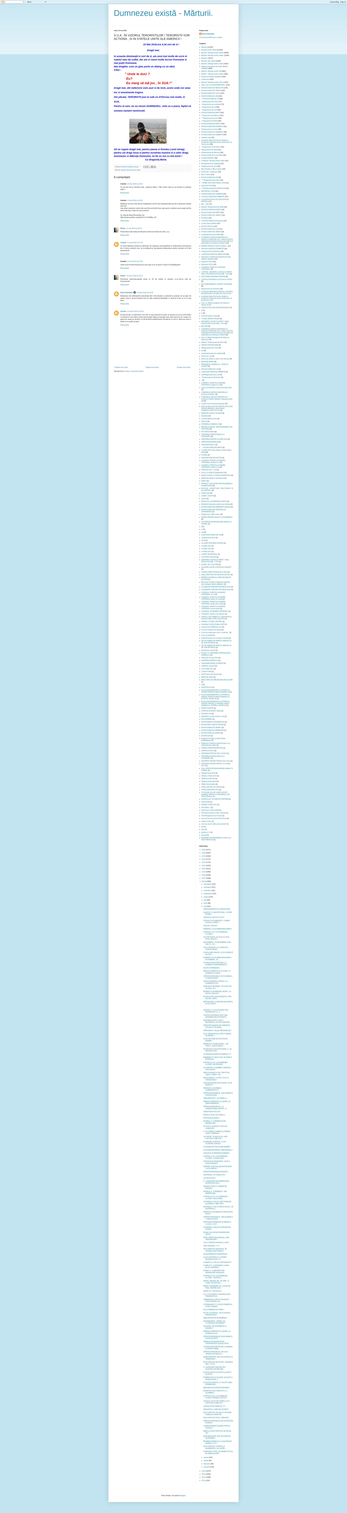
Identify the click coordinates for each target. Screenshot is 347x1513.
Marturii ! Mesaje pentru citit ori (212, 82)
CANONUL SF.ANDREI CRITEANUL (214, 611)
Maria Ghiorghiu (126, 292)
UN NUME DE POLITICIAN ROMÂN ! (216, 1147)
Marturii (123, 170)
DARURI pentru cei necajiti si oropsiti (215, 638)
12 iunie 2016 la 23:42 (135, 311)
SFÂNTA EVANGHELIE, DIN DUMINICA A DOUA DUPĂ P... (217, 1337)
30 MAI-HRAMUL (207, 158)
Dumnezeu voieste (208, 650)
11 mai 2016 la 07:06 (135, 261)
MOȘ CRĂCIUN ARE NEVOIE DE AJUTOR (217, 680)
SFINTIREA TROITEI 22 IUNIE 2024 (214, 439)
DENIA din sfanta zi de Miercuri (212, 478)
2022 (204, 862)
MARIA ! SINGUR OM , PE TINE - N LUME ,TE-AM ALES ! (216, 1282)
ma (202, 350)
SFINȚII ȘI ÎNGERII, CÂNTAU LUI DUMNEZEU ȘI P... (215, 982)
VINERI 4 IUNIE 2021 (209, 805)
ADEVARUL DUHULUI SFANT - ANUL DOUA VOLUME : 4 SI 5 (215, 561)
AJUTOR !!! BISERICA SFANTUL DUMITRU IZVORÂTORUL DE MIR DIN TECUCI (217, 292)
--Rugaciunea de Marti (209, 121)
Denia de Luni (206, 356)
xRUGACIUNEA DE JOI (210, 369)
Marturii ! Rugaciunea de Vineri (212, 342)
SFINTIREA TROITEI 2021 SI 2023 (213, 753)
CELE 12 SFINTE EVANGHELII (212, 473)
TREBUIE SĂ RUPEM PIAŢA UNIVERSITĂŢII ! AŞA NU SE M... (216, 1342)
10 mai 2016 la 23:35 (135, 200)
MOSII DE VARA (207, 677)
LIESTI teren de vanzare (210, 674)
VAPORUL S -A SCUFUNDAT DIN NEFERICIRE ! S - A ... (215, 1011)
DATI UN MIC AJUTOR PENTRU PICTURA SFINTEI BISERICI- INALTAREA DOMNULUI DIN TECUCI (216, 408)
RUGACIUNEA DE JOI (209, 96)
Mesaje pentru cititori (133, 170)
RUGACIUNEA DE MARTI (210, 113)
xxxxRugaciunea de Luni (210, 375)
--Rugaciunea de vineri (209, 102)
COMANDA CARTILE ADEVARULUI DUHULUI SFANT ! (214, 393)
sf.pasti (203, 835)
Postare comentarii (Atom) (134, 371)
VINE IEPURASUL (208, 445)
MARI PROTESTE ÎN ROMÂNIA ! (215, 1318)
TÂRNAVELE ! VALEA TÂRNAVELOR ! (217, 1030)
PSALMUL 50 (206, 714)
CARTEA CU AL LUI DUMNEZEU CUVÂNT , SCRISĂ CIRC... (215, 1157)
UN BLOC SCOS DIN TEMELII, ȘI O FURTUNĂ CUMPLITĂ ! (216, 1402)
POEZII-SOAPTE (207, 708)
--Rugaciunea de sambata (211, 104)
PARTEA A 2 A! (206, 687)
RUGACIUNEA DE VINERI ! (211, 215)
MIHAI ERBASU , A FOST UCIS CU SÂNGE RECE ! (216, 1079)
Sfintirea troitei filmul (208, 781)
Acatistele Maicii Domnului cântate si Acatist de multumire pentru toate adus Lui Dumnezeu (216, 142)
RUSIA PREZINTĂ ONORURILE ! (215, 1254)
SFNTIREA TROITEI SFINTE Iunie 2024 (215, 761)
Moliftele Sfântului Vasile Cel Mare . (214, 246)
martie (206, 1461)
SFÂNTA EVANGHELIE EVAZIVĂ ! (215, 1172)
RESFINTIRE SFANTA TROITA (212, 725)
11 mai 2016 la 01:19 (135, 242)
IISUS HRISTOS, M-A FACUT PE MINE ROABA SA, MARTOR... (217, 1413)
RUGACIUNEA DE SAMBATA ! (212, 132)
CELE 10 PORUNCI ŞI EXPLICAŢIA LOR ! (216, 388)
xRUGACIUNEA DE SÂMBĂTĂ (212, 249)
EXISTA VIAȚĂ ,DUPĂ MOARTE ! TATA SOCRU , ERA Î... (217, 997)
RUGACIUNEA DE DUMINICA (212, 126)
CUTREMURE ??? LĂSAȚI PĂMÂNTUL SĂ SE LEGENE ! (217, 1305)
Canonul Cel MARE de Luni (211, 627)
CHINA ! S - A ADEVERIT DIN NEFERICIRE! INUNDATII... (214, 1271)
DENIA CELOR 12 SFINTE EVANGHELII (216, 475)
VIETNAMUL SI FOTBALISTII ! (214, 1175)
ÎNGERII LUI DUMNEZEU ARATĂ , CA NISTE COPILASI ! (217, 992)
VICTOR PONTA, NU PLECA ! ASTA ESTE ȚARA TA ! (216, 938)
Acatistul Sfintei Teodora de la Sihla (214, 572)
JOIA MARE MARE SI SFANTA (212, 663)
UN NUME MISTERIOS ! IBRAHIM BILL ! (218, 1150)
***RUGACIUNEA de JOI (210, 99)
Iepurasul (204, 416)
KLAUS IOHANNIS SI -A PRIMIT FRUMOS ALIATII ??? (215, 1258)
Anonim (123, 242)
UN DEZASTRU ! (209, 1178)
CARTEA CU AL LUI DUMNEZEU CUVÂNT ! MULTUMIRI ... (215, 1197)
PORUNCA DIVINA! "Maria (211, 711)
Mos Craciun (206, 174)
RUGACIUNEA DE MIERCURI (212, 88)
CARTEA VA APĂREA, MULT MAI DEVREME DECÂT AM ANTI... (215, 1016)
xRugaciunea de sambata (210, 163)
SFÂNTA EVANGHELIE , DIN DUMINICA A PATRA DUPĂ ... (218, 1094)
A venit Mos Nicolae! (208, 557)
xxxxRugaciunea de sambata (212, 353)
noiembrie (207, 887)
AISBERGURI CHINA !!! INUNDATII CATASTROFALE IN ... (216, 1300)
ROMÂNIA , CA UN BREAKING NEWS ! (217, 929)
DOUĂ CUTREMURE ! (211, 968)
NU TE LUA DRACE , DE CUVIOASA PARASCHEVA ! (216, 1314)
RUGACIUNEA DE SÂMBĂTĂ (212, 135)
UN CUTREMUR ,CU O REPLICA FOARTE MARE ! (215, 948)
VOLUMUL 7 (206, 807)
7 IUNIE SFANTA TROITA (210, 319)
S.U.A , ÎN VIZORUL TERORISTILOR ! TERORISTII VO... (217, 1295)
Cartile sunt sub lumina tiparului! (213, 404)
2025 (204, 853)
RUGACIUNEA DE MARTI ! (211, 124)
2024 (203, 540)
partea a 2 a (205, 832)
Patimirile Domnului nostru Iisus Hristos (215, 504)
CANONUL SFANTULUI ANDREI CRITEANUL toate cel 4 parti (213, 598)
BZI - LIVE (205, 204)
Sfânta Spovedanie (208, 784)
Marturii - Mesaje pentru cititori (212, 74)
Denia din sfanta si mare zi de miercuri (215, 359)
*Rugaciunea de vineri (209, 129)
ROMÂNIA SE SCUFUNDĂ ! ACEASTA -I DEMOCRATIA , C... (218, 1378)
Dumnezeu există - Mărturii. (163, 13)
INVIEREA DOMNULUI (209, 660)
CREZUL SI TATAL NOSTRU (211, 621)
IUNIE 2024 (205, 493)
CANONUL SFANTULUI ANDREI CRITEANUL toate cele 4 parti (213, 603)
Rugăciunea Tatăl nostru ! (210, 514)
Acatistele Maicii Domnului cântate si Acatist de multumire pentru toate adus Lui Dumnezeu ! (216, 298)
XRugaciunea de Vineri (210, 348)
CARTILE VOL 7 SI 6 (208, 470)
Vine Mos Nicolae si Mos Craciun (213, 813)
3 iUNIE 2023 (206, 546)
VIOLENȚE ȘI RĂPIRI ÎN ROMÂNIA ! (216, 1153)
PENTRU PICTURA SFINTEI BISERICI (215, 308)
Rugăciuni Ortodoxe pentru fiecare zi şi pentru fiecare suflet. (215, 744)
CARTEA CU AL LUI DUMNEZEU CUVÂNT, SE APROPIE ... (215, 1063)
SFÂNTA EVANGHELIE (209, 442)
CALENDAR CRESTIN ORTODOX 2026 (216, 590)
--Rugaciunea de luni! (209, 110)
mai (205, 906)
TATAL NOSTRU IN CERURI (211, 787)
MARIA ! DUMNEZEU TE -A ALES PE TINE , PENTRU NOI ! (216, 1287)
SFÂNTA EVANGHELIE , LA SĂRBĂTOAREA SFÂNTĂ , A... (215, 1107)
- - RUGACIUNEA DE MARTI (211, 447)
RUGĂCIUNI (206, 736)
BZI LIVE (204, 326)
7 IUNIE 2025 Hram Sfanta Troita (213, 183)
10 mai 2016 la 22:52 (135, 184)
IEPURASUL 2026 (208, 191)
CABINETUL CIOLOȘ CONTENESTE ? (217, 1262)
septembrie (208, 894)
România (204, 218)
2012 (204, 1480)
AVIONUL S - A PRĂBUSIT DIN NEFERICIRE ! (214, 1122)
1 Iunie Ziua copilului (209, 223)
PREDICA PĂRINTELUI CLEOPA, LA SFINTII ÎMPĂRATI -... (216, 1102)
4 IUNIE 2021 (206, 549)
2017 (204, 878)
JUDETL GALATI (207, 496)
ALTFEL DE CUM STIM (209, 564)
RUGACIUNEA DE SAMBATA (212, 194)
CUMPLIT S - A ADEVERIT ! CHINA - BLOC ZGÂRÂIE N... (216, 1266)
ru (202, 529)
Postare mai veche (183, 367)
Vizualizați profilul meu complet (210, 37)
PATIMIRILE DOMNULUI (210, 424)
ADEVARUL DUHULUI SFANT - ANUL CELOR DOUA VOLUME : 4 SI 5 (215, 322)
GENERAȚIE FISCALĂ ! (212, 1112)
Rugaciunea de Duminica (210, 289)
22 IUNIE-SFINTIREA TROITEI (212, 543)
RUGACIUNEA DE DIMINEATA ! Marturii (215, 507)
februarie (207, 1464)
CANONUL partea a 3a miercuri (213, 614)
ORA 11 (204, 421)
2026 (204, 850)
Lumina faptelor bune (209, 419)
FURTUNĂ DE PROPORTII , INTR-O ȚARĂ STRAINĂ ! (216, 1162)
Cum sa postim (206, 635)
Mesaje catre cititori (208, 61)
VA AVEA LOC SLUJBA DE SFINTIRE (214, 799)
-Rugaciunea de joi (208, 538)
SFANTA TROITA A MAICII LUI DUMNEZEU (216, 517)
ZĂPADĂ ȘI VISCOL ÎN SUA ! (213, 917)
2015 (204, 1471)
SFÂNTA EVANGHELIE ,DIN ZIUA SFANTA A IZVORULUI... (215, 1353)
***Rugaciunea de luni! (209, 118)
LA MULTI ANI (206, 671)
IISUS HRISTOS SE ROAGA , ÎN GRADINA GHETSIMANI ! (215, 1250)
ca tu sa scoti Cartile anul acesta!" (213, 824)
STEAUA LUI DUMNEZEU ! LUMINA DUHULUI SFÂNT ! (216, 921)
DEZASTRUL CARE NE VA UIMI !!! (216, 1409)
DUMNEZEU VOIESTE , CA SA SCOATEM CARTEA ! (214, 1143)
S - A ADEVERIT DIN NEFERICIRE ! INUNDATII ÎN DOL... (216, 1182)
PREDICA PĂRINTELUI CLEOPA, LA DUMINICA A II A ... (216, 1332)
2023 (204, 859)
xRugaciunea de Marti (209, 150)
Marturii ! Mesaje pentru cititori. (212, 55)
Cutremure (205, 79)
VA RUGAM (205, 802)
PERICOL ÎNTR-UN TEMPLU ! (214, 1115)
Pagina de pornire (152, 367)
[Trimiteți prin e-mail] (144, 166)
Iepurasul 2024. (207, 264)
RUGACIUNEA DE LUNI (210, 229)
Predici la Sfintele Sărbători (211, 77)
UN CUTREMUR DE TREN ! (213, 1310)
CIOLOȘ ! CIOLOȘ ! (210, 926)
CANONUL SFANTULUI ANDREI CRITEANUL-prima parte (213, 607)
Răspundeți (124, 193)
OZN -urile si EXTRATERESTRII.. (213, 85)
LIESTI (203, 499)
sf (202, 310)
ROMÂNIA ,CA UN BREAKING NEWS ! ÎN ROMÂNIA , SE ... (217, 958)
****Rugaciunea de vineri (210, 180)
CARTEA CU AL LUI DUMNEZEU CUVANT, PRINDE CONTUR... (215, 1397)
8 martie (204, 455)
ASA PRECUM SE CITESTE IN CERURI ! (216, 567)
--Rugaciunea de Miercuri (210, 115)
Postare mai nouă (121, 367)
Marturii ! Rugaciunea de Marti (212, 207)
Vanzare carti (206, 137)
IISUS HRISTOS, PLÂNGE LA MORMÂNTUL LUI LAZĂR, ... (215, 1447)
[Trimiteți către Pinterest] (154, 166)
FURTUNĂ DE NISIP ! (211, 1118)
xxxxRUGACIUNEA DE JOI (211, 535)
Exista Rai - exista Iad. (209, 172)
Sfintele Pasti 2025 (208, 773)
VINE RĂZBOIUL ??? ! (211, 1246)
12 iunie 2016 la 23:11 (134, 276)
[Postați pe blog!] (147, 166)
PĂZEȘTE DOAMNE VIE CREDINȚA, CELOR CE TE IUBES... (216, 1026)
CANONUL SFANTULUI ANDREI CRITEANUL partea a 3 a (213, 384)
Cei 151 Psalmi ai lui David (211, 630)
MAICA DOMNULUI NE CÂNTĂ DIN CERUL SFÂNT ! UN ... (216, 1073)
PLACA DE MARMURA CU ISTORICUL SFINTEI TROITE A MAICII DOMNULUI (215, 691)
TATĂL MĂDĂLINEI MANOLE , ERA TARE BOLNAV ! (216, 1238)
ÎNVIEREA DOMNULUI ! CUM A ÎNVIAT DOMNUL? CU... (217, 1442)
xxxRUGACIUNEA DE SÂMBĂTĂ (213, 372)
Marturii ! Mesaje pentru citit (211, 71)
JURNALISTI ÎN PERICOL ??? (214, 1406)
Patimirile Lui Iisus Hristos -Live (212, 716)
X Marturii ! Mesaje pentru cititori (213, 161)
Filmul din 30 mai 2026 (209, 658)
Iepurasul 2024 (206, 262)
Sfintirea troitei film (208, 779)
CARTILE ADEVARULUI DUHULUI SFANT (216, 279)
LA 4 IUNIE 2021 (207, 669)
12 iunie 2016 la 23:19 (145, 292)
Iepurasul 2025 (206, 186)
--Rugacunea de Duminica (211, 147)
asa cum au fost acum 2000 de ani (213, 818)
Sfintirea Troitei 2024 (209, 776)
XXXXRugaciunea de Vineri (211, 816)
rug (202, 532)
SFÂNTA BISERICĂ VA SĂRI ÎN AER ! (216, 909)
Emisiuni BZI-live (207, 226)
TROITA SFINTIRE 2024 (210, 790)
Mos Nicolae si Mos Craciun (211, 169)
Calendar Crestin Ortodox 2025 (212, 624)
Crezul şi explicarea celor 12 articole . (215, 632)
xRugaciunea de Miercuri (210, 152)
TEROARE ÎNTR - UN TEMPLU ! (215, 1098)
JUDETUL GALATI (208, 666)
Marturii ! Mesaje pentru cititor (212, 64)
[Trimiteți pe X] (149, 166)
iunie (206, 903)
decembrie (208, 884)
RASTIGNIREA (206, 719)
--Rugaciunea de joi (208, 107)
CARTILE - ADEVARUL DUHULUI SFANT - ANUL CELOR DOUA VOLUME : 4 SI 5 (217, 273)
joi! (202, 827)
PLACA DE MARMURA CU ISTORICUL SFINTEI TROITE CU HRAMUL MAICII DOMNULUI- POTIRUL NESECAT (215, 703)
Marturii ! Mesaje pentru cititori (212, 53)
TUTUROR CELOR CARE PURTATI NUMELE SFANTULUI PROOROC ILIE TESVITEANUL (215, 794)
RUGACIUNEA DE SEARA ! (211, 727)
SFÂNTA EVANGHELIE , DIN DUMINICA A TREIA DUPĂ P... (218, 1218)
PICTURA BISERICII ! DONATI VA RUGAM (216, 284)
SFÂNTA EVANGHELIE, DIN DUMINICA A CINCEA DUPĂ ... (217, 977)
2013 (204, 1477)
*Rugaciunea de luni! (209, 166)
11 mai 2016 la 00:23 (134, 228)
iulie (205, 900)
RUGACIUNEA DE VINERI (211, 90)
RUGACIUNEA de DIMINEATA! (212, 730)
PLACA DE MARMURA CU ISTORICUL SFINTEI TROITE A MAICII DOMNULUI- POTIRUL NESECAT (215, 697)
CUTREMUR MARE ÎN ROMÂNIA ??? (217, 1054)
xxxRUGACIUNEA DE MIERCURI (213, 254)
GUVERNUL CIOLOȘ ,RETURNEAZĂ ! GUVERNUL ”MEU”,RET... (217, 1202)
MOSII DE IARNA (207, 362)
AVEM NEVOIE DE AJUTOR (211, 458)
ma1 (203, 829)
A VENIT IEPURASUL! (209, 554)
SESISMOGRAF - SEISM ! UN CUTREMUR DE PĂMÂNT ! (214, 1322)
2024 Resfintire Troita (209, 316)
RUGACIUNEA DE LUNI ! (210, 93)
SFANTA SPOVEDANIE (209, 345)
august (206, 897)
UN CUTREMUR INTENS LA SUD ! (216, 1242)
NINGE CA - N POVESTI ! (212, 1291)
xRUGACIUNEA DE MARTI (211, 210)
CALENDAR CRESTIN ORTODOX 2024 (216, 587)
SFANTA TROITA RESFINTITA (212, 748)
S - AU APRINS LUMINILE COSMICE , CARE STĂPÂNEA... (217, 1132)
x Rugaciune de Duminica (210, 251)
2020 (204, 869)
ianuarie (207, 1467)
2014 (204, 1474)
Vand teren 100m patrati (210, 810)
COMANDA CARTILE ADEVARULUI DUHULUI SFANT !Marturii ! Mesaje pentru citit (216, 399)
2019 (204, 872)
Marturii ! (204, 58)
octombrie (207, 890)
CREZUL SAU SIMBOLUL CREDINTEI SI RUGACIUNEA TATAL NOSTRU (216, 618)
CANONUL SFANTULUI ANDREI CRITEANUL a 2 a (213, 593)
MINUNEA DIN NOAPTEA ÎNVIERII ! (216, 1388)
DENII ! (203, 481)
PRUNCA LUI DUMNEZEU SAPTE (214, 501)
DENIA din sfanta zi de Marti (211, 413)
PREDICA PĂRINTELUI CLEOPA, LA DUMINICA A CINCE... (216, 972)
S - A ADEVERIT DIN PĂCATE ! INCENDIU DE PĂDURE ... (214, 1368)
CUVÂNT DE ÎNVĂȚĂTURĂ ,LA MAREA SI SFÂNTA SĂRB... (217, 1348)
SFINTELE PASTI (207, 751)
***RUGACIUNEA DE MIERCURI (213, 188)
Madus (123, 228)
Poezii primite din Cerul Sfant (212, 155)
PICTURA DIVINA (207, 432)
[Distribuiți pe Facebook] (152, 166)
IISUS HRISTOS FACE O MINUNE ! (216, 1418)
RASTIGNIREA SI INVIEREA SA (212, 722)
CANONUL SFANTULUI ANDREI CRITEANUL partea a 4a (213, 466)
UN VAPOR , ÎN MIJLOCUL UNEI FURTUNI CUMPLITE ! (215, 1137)
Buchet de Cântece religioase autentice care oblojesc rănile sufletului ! (215, 583)
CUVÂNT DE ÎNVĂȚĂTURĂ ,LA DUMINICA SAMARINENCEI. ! (215, 964)
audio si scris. (206, 821)
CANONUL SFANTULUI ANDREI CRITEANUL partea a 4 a (213, 461)
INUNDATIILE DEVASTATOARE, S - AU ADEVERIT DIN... (217, 1050)
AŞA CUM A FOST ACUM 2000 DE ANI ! (215, 575)
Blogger (182, 1495)
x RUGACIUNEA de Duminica (212, 221)
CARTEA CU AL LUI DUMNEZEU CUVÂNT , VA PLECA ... (215, 1277)
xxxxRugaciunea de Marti (210, 235)
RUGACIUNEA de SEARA (210, 733)
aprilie (206, 1457)
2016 (204, 881)
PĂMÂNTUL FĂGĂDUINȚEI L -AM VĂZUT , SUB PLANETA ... (215, 1045)
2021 (204, 866)
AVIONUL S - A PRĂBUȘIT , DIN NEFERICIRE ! (215, 1192)
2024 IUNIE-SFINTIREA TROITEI (213, 277)
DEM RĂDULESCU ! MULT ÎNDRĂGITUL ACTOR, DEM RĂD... (217, 1021)
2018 (204, 875)
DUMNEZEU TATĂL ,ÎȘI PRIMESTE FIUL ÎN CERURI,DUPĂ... (218, 1452)
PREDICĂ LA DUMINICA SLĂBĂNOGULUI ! (212, 1089)
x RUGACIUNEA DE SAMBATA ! (213, 197)
